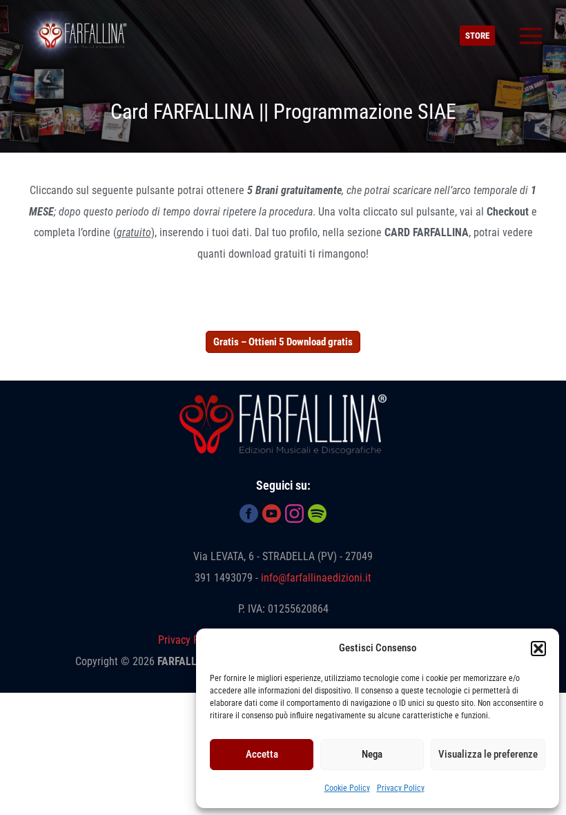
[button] (538, 648)
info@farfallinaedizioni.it (316, 577)
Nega (372, 754)
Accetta (262, 754)
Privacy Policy (400, 788)
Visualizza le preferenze (488, 754)
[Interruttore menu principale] (530, 35)
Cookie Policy (347, 788)
